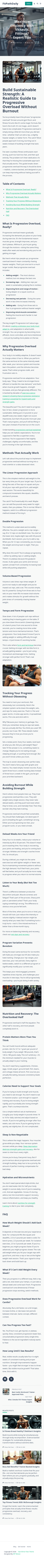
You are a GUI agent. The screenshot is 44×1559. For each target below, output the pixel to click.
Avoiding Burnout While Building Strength (23, 205)
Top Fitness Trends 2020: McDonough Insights (22, 1502)
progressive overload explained (28, 430)
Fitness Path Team (17, 42)
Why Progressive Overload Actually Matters (23, 193)
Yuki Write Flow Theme (26, 1552)
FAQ (7, 215)
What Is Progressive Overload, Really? (21, 189)
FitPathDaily (10, 3)
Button (29, 3)
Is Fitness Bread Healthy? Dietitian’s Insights (22, 1431)
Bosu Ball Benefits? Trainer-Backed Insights (21, 1467)
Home (29, 1546)
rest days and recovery (20, 934)
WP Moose (16, 1554)
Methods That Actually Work (17, 197)
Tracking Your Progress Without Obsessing (23, 201)
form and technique (25, 645)
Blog (14, 1546)
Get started (21, 1546)
